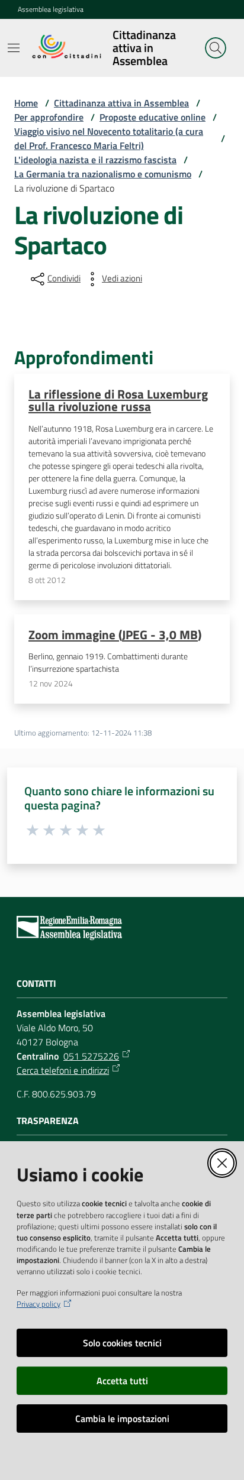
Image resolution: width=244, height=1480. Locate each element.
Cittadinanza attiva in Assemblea (121, 103)
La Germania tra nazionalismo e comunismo (102, 174)
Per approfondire (49, 117)
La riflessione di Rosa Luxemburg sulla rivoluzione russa (118, 400)
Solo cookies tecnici (122, 1343)
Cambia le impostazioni (122, 1418)
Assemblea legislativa (51, 9)
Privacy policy (38, 1304)
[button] (215, 48)
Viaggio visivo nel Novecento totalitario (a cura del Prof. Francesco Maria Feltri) (108, 138)
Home (26, 103)
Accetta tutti (122, 1381)
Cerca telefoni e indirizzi (63, 1070)
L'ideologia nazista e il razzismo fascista (95, 160)
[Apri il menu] (14, 48)
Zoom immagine (114, 634)
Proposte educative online (152, 117)
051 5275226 (91, 1056)
